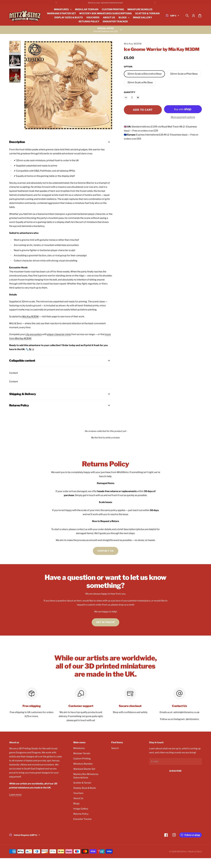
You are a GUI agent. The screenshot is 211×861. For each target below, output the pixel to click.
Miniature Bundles (83, 763)
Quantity (129, 92)
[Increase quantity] (138, 97)
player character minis (59, 334)
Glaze (199, 851)
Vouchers (78, 793)
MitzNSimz (182, 851)
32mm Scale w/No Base (140, 82)
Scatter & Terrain (82, 782)
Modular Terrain (81, 753)
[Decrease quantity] (126, 97)
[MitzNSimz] (25, 15)
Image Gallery (80, 808)
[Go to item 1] (15, 46)
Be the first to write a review (105, 437)
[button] (105, 437)
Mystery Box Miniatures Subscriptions (85, 776)
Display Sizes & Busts (84, 788)
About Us (78, 798)
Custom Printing (82, 758)
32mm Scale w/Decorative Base (144, 73)
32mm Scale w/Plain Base (184, 73)
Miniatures (79, 748)
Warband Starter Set (84, 769)
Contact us (105, 550)
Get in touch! (105, 622)
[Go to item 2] (15, 60)
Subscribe (175, 771)
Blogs (76, 803)
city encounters (33, 334)
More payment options (183, 117)
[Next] (155, 2)
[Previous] (56, 2)
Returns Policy (80, 813)
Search (115, 748)
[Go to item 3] (15, 76)
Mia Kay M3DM (133, 43)
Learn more (15, 794)
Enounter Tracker (82, 819)
